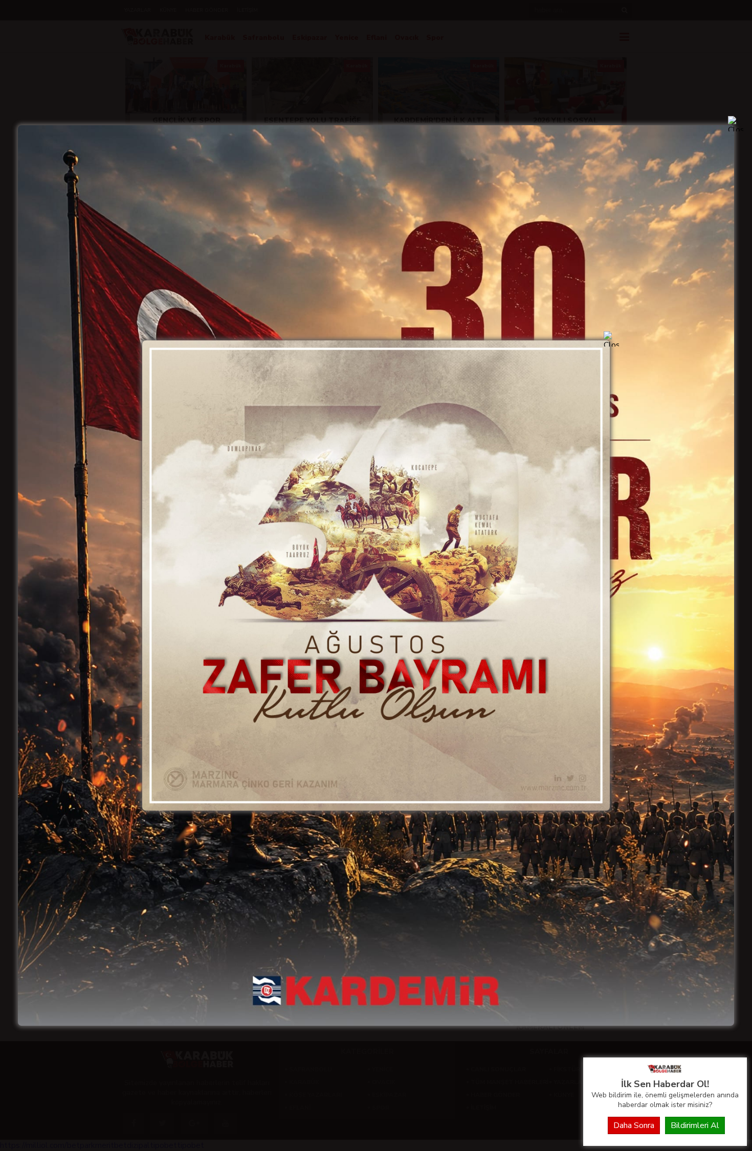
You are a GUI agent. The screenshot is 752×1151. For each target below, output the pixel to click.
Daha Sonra (633, 1125)
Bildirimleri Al (695, 1125)
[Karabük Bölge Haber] (665, 1072)
